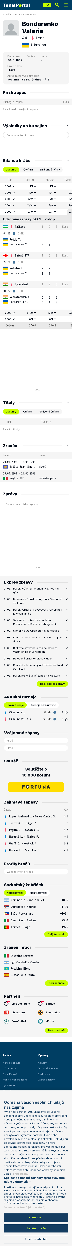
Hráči (8, 14)
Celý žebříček (56, 934)
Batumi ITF (22, 255)
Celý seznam (56, 983)
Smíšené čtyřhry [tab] (50, 169)
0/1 (31, 319)
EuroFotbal (19, 1021)
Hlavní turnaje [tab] (15, 705)
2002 (8, 312)
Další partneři (56, 1030)
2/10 (30, 211)
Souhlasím (36, 1217)
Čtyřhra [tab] (28, 169)
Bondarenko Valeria (26, 14)
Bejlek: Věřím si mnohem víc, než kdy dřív (36, 590)
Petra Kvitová (10, 1074)
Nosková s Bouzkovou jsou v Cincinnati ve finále (37, 601)
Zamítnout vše (36, 1228)
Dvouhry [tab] (11, 411)
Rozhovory (44, 1074)
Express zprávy (46, 1079)
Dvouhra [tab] (11, 169)
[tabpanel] (36, 252)
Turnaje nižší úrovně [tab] (43, 705)
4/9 (31, 192)
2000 (8, 319)
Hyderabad (21, 284)
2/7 (51, 211)
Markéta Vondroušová (15, 1079)
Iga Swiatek (9, 1085)
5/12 (50, 312)
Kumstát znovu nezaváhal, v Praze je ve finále (38, 639)
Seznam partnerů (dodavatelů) (24, 1207)
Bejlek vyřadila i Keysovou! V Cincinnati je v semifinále (37, 611)
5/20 (30, 312)
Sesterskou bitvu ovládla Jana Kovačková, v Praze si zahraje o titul (35, 622)
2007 (8, 186)
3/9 (51, 198)
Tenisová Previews (48, 1068)
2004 (8, 205)
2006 (8, 192)
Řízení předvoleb (36, 1239)
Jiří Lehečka (9, 1068)
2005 (8, 198)
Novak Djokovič (11, 1062)
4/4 (51, 192)
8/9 (51, 205)
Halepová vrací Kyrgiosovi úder (32, 658)
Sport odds (53, 1012)
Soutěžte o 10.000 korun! (36, 772)
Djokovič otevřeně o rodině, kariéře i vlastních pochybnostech (36, 649)
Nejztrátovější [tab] (38, 892)
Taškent (20, 226)
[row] (36, 186)
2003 (8, 211)
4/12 (30, 198)
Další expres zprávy (52, 683)
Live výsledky (21, 1003)
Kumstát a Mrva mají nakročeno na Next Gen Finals (38, 667)
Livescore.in (20, 1012)
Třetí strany (20, 1173)
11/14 (30, 205)
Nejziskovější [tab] (15, 892)
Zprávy (50, 1003)
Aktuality (42, 1062)
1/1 (31, 186)
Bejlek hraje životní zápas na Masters (36, 675)
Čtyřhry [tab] (27, 411)
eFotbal (50, 1021)
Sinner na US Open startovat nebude (36, 630)
